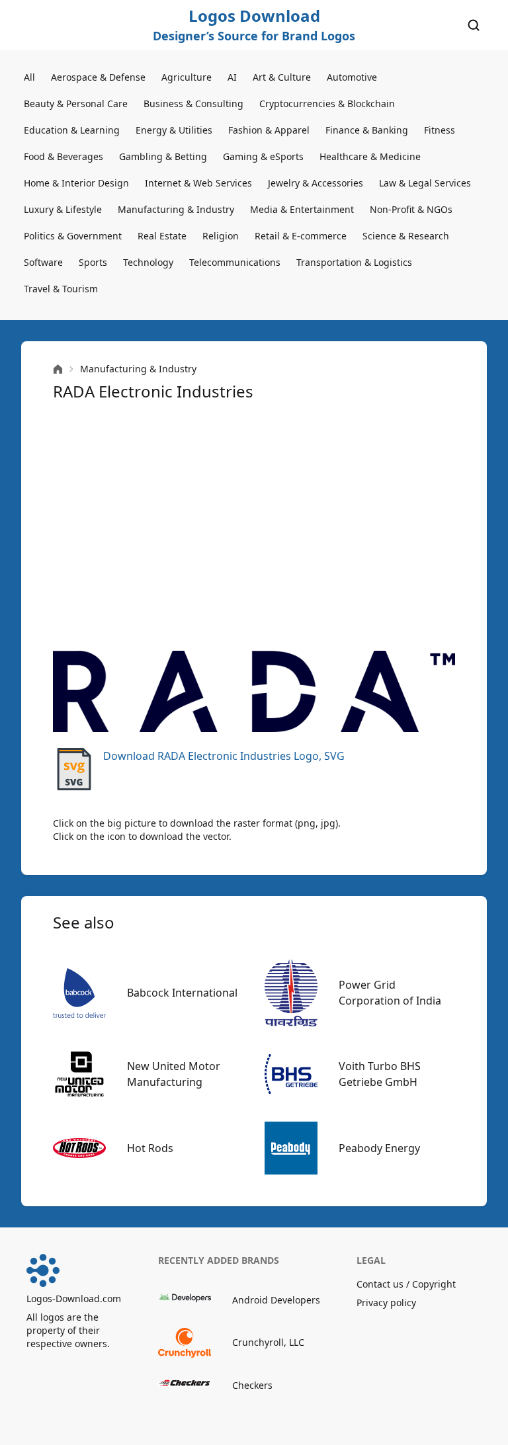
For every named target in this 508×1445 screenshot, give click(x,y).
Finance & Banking (366, 130)
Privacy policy (386, 1302)
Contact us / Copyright (406, 1284)
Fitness (439, 130)
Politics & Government (73, 235)
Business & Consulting (193, 103)
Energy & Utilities (174, 130)
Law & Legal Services (425, 183)
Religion (220, 235)
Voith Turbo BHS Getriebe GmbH (380, 1074)
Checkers (252, 1385)
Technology (148, 262)
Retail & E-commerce (301, 235)
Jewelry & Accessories (315, 183)
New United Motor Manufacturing (173, 1074)
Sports (93, 262)
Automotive (352, 77)
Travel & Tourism (61, 288)
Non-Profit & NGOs (411, 209)
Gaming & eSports (263, 156)
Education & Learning (72, 130)
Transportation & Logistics (354, 262)
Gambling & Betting (163, 156)
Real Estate (162, 235)
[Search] (473, 25)
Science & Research (405, 235)
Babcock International (182, 992)
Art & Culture (282, 77)
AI (232, 77)
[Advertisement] (254, 526)
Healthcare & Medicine (370, 156)
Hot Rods (150, 1148)
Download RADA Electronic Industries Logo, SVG (224, 756)
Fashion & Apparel (269, 130)
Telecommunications (234, 262)
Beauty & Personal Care (76, 103)
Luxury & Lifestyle (63, 209)
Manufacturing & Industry (176, 209)
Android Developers (276, 1300)
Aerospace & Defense (98, 77)
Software (43, 262)
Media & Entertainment (302, 209)
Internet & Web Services (198, 183)
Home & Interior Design (76, 183)
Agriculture (186, 77)
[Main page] (58, 369)
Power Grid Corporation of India (390, 992)
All (29, 77)
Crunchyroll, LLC (268, 1342)
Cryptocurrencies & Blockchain (327, 103)
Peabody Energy (379, 1148)
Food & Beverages (63, 156)
